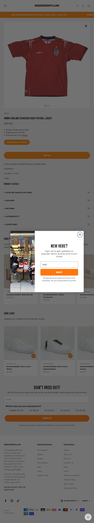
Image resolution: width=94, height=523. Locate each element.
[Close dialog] (80, 234)
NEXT (59, 272)
